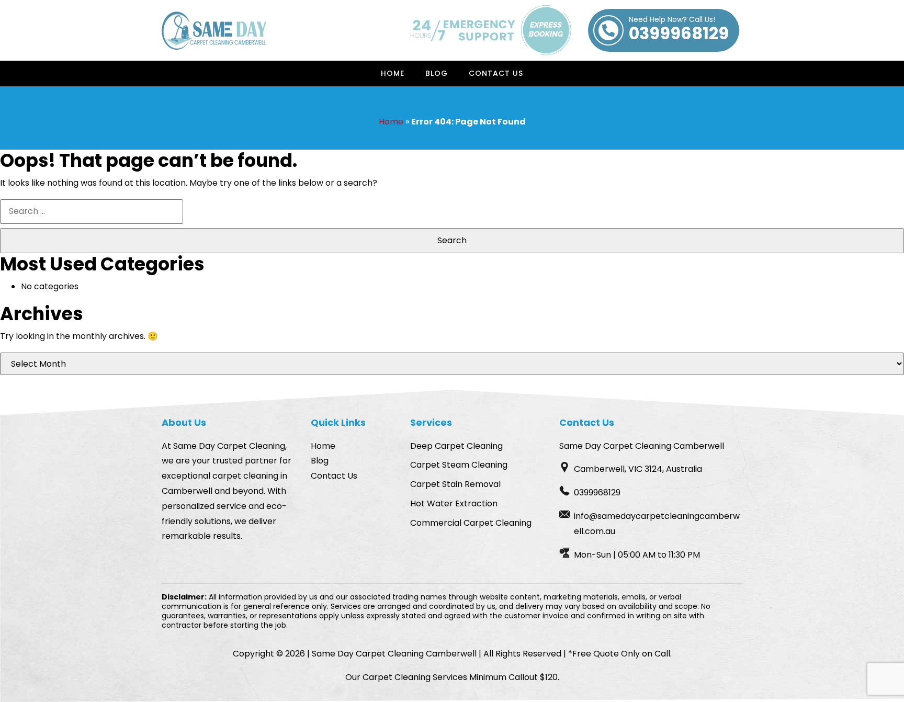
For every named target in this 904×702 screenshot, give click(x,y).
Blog (436, 73)
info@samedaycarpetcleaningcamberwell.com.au (657, 523)
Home (392, 73)
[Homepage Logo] (214, 30)
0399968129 (679, 30)
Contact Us (496, 73)
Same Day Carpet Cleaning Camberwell (394, 654)
